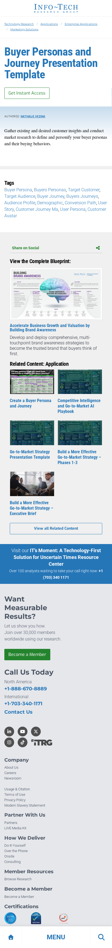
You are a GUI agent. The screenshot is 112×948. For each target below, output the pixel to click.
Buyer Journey (50, 196)
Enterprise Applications (81, 24)
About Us (11, 767)
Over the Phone (16, 851)
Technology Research (19, 24)
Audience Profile (19, 202)
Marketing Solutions (24, 29)
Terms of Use (14, 794)
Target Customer (83, 189)
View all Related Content (56, 528)
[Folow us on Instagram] (9, 742)
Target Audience (19, 196)
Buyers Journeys (82, 196)
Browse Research (18, 879)
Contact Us (18, 712)
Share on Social (25, 248)
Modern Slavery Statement (24, 805)
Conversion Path (80, 202)
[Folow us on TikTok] (22, 742)
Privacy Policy (15, 800)
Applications (49, 24)
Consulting (12, 862)
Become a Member (27, 654)
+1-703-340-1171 (23, 704)
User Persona (73, 209)
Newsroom (12, 778)
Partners (10, 823)
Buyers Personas (50, 189)
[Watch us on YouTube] (22, 731)
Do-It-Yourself (15, 845)
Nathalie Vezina (33, 116)
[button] (56, 937)
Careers (10, 773)
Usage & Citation (17, 789)
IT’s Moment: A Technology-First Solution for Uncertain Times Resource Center (57, 557)
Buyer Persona (18, 189)
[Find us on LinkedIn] (9, 731)
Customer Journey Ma (37, 209)
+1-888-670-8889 (25, 689)
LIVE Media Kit (15, 828)
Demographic (50, 202)
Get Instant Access (26, 93)
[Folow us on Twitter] (36, 731)
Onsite (9, 856)
